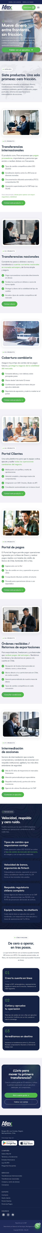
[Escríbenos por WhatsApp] (37, 1226)
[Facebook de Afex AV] (13, 1215)
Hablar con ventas (21, 1102)
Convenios (5, 1185)
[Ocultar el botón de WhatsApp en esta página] (39, 1224)
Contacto (5, 1195)
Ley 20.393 (5, 1163)
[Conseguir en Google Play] (9, 1143)
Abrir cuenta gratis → (21, 1095)
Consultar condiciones (12, 695)
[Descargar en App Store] (26, 1143)
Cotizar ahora (9, 304)
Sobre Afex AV (6, 1154)
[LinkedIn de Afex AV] (3, 1215)
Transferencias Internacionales (12, 1176)
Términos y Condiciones (9, 1157)
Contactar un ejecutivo (12, 795)
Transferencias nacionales (10, 1179)
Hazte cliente (6, 1198)
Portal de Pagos (7, 1204)
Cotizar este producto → (13, 203)
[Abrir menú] (38, 7)
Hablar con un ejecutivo (19, 50)
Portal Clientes (6, 1201)
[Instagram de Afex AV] (8, 1215)
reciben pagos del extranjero (17, 655)
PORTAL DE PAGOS (28, 2)
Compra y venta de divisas (11, 1182)
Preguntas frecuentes (9, 1166)
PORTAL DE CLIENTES (15, 2)
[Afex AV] (7, 7)
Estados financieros (8, 1160)
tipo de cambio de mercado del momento (21, 852)
